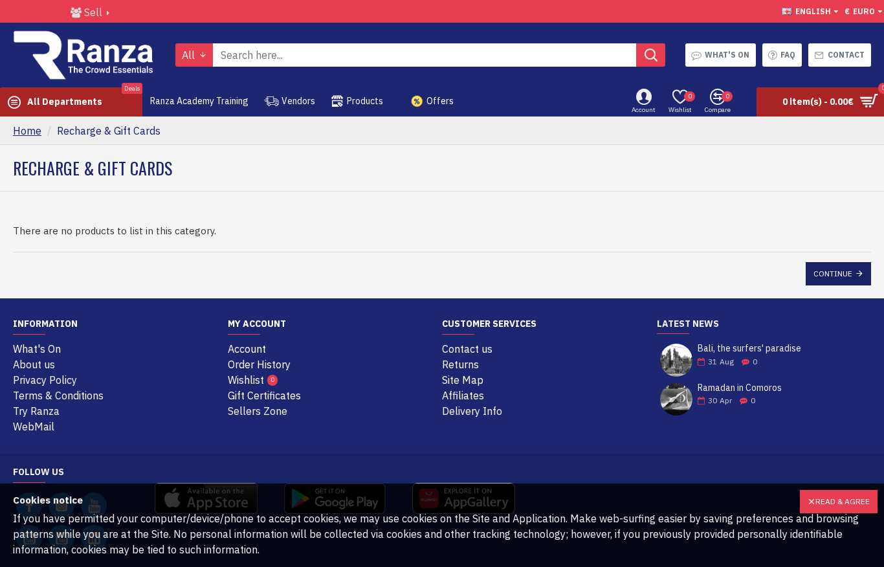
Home (27, 130)
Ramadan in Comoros (740, 388)
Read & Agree (842, 501)
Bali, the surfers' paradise (749, 348)
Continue (832, 273)
